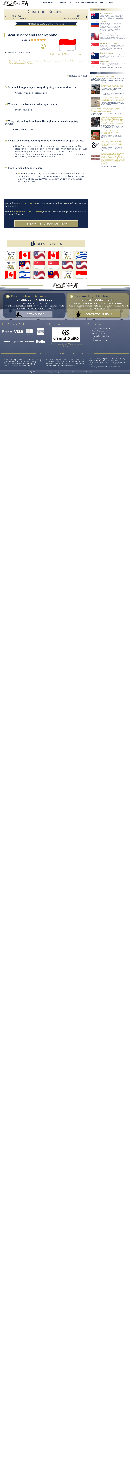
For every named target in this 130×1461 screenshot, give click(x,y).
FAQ (101, 2)
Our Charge (61, 2)
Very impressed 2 (106, 13)
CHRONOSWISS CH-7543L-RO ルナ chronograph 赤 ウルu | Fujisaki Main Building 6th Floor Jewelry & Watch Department (107, 110)
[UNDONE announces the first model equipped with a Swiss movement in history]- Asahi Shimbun (111, 144)
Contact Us (109, 2)
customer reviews (43, 61)
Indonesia (10, 52)
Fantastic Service (106, 61)
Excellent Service (106, 53)
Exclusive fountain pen (108, 43)
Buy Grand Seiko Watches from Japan (66, 345)
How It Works (47, 2)
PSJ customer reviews (22, 52)
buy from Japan (25, 61)
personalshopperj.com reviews (20, 63)
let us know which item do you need (26, 211)
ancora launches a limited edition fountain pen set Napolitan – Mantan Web (113, 132)
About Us (73, 2)
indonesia (57, 61)
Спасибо (103, 21)
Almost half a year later (108, 34)
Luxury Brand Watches (26, 203)
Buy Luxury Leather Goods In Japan (103, 76)
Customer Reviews (90, 2)
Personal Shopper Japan (74, 61)
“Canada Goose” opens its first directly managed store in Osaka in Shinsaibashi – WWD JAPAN (112, 99)
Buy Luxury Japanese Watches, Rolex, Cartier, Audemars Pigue (112, 86)
